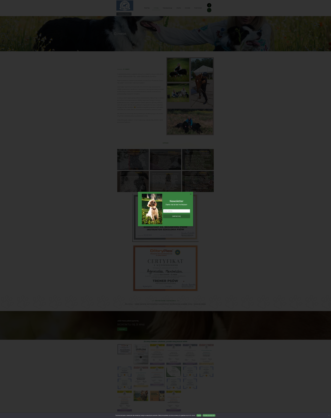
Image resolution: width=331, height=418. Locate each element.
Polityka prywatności (209, 415)
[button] (190, 194)
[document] (165, 209)
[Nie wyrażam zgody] (329, 415)
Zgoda (199, 415)
